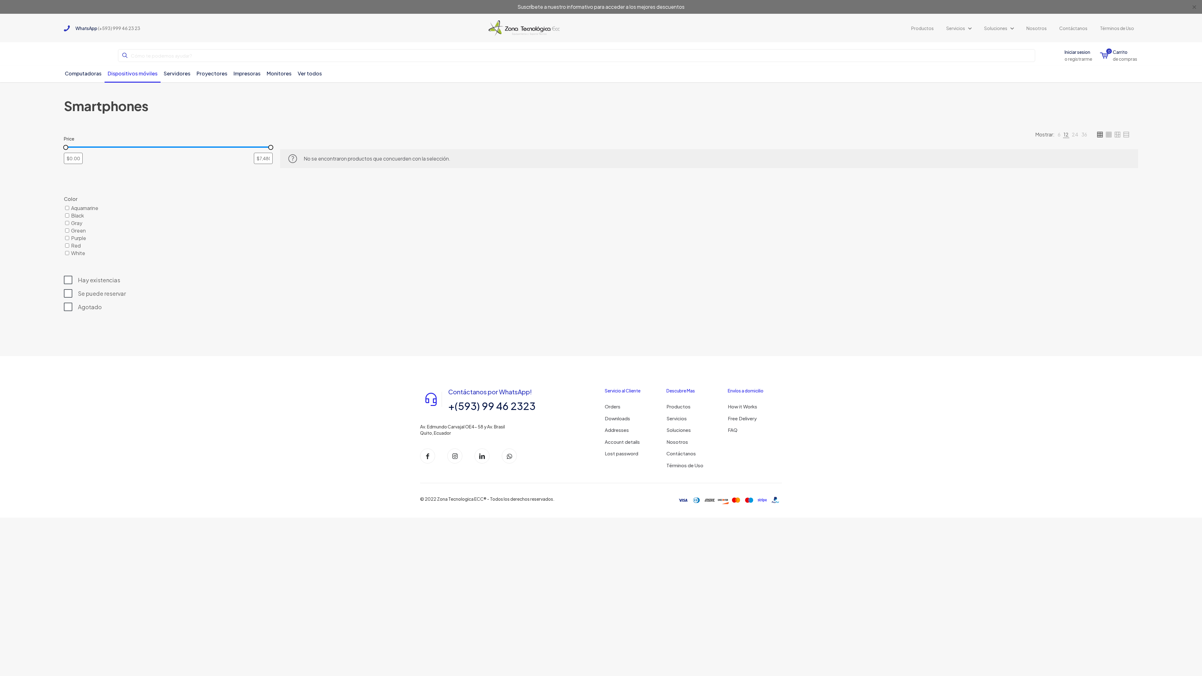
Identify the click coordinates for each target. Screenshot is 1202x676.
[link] (1059, 134)
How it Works (742, 406)
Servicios (676, 418)
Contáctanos (681, 453)
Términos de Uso (684, 465)
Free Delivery (742, 418)
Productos (678, 406)
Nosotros (677, 442)
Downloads (617, 418)
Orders (612, 406)
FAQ (732, 430)
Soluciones (678, 430)
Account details (622, 442)
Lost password (621, 453)
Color (71, 199)
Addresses (617, 430)
